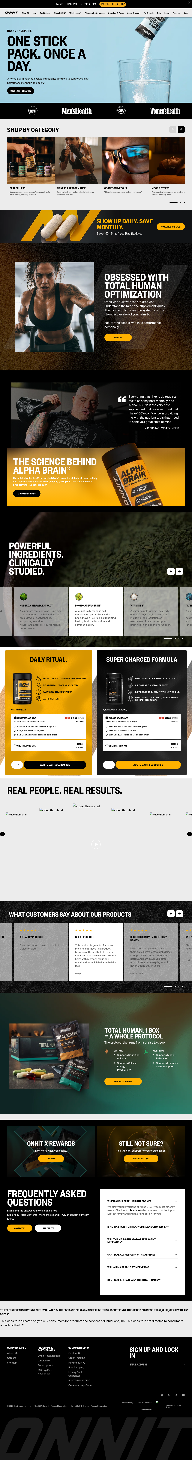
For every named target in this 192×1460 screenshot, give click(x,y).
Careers (11, 1357)
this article (134, 1210)
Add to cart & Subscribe (55, 764)
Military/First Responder (45, 1371)
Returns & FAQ (76, 1362)
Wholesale (44, 1360)
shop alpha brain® (27, 493)
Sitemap (12, 1362)
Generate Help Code (80, 1385)
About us (118, 337)
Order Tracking (76, 1357)
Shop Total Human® (123, 1081)
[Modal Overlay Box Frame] (96, 4)
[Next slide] (181, 129)
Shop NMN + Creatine (20, 90)
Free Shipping (76, 1367)
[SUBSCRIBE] (180, 1364)
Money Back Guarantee (75, 1373)
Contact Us (19, 1228)
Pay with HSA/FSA (79, 1380)
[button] (189, 2)
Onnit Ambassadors (49, 1355)
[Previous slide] (171, 571)
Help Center (48, 1228)
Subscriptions (46, 1365)
